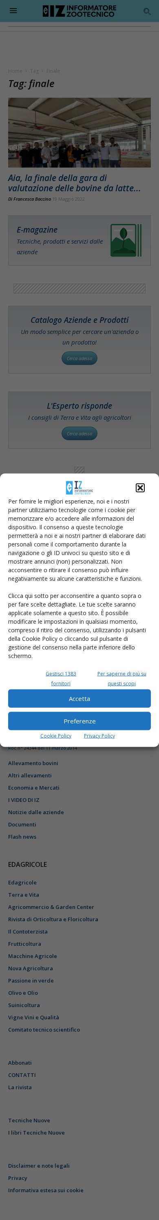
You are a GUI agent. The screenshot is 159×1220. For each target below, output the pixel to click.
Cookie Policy (55, 735)
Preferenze (80, 721)
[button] (140, 488)
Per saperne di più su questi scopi (121, 678)
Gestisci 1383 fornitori (61, 678)
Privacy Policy (99, 735)
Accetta (79, 698)
